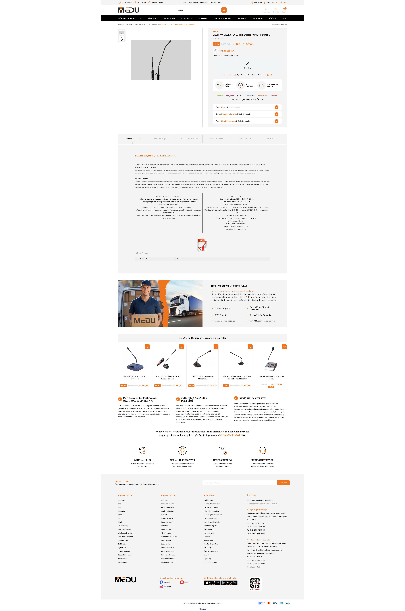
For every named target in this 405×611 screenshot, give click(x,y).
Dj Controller (123, 540)
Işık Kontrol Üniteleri (169, 537)
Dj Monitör (122, 544)
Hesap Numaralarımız (212, 504)
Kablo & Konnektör (168, 551)
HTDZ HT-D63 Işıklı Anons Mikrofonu (203, 377)
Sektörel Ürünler (124, 529)
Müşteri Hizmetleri (211, 544)
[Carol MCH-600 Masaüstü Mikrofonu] (134, 359)
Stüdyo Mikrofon (167, 511)
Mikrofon (164, 500)
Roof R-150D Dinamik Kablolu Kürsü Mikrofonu (168, 377)
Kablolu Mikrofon (167, 507)
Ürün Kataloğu (209, 529)
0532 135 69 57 (142, 2)
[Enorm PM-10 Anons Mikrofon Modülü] (271, 359)
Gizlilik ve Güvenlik (211, 507)
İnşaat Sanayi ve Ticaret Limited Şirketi (262, 504)
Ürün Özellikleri (132, 139)
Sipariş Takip (270, 2)
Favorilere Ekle (147, 346)
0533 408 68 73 (127, 2)
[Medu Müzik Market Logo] (125, 579)
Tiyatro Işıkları (166, 533)
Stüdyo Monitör (124, 551)
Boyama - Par (166, 529)
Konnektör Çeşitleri (168, 562)
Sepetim (207, 537)
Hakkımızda (258, 2)
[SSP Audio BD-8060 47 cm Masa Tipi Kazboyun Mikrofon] (236, 359)
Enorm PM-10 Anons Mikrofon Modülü (271, 377)
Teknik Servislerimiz (212, 522)
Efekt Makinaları (167, 548)
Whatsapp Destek (157, 2)
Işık (119, 507)
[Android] (229, 582)
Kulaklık (164, 515)
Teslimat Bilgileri (210, 526)
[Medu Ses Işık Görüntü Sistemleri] (128, 10)
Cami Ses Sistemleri (125, 537)
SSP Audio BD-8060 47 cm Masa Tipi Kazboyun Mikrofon (237, 377)
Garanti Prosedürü (211, 518)
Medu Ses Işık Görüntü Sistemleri (260, 500)
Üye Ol (206, 555)
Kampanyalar (209, 533)
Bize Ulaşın (208, 548)
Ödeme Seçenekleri (188, 139)
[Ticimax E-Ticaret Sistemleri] (202, 609)
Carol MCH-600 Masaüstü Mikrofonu (134, 377)
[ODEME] (274, 603)
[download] (255, 584)
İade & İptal (273, 139)
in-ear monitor (166, 522)
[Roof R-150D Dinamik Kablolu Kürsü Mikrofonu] (168, 359)
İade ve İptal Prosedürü (213, 515)
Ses (119, 504)
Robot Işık (165, 526)
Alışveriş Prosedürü (211, 511)
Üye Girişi (207, 559)
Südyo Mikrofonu (124, 555)
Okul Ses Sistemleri (125, 533)
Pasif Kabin (122, 562)
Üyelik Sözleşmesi (211, 551)
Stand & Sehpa (123, 526)
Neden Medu (245, 139)
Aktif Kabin (122, 559)
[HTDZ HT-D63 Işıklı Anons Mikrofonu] (202, 359)
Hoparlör (121, 511)
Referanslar (208, 540)
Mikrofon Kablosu (168, 555)
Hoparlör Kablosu (167, 559)
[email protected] (253, 567)
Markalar (121, 500)
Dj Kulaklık (122, 548)
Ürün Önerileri (216, 139)
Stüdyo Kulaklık (167, 518)
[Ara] (224, 10)
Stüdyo (120, 515)
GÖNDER (284, 483)
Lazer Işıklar (165, 544)
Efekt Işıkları (166, 540)
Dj (119, 518)
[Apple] (212, 582)
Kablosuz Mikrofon (168, 504)
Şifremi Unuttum (210, 562)
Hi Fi (120, 522)
